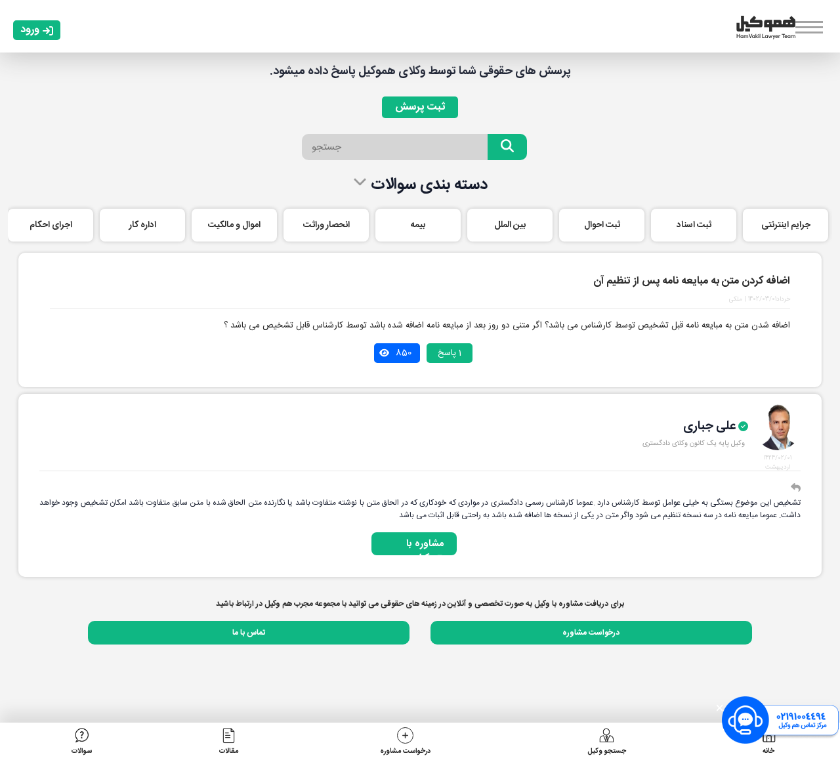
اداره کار (142, 225)
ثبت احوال (602, 225)
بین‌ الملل (510, 225)
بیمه (418, 225)
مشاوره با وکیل (425, 545)
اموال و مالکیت (234, 225)
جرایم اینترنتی (785, 225)
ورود (29, 30)
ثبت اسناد (694, 225)
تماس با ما (248, 632)
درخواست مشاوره (591, 632)
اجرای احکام (51, 225)
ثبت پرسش (420, 107)
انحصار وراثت (326, 225)
